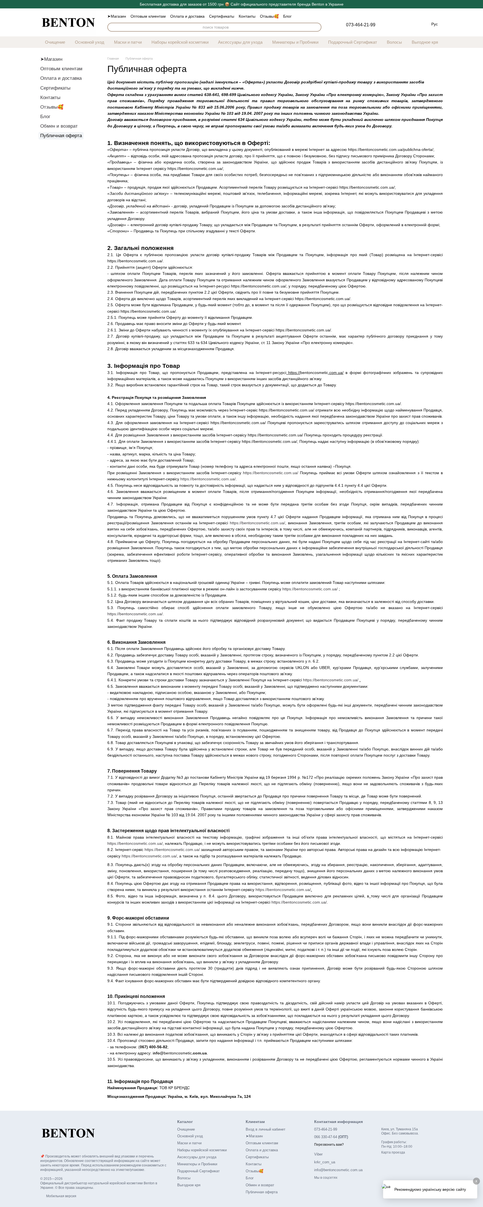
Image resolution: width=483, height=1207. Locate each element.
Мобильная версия (60, 1196)
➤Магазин (116, 16)
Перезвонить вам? (329, 1145)
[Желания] (389, 23)
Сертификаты (221, 16)
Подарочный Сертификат (352, 42)
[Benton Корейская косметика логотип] (68, 1133)
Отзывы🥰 (269, 16)
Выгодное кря (425, 42)
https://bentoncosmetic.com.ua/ (270, 473)
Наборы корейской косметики (180, 42)
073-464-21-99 (360, 24)
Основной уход (89, 42)
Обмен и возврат (59, 126)
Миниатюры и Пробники (295, 42)
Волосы (394, 42)
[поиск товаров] (316, 27)
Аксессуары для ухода (240, 42)
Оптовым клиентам (148, 16)
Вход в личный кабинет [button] (265, 1129)
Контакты (247, 16)
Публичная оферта (262, 1192)
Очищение (55, 42)
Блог (287, 16)
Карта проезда (393, 1152)
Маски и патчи (128, 42)
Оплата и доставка (187, 16)
